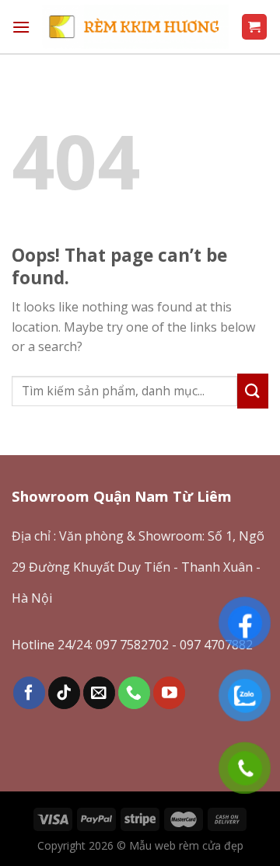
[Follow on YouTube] (169, 692)
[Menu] (21, 27)
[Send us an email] (99, 692)
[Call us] (134, 692)
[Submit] (252, 391)
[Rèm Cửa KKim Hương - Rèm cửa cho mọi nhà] (135, 27)
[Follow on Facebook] (29, 692)
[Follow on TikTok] (64, 692)
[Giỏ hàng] (255, 27)
